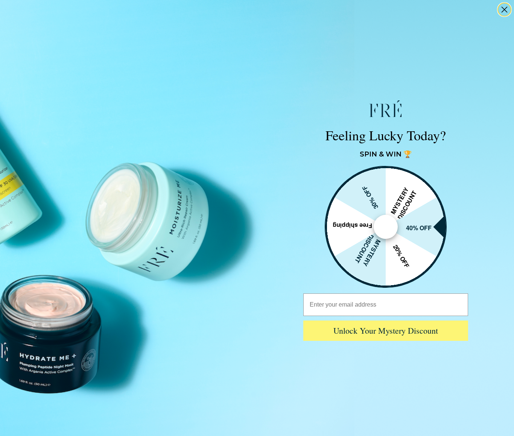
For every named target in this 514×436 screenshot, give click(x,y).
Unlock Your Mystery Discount (385, 330)
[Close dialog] (504, 9)
